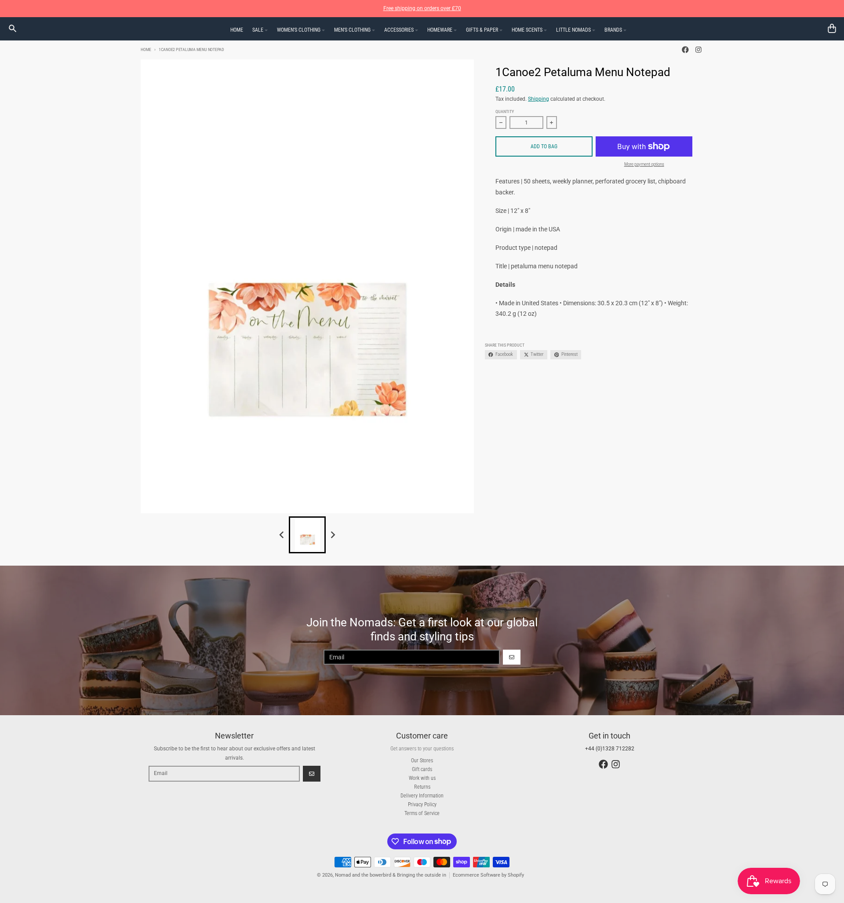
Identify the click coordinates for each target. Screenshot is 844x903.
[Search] (12, 28)
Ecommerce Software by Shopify (488, 875)
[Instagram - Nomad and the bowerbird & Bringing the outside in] (698, 50)
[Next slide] (332, 534)
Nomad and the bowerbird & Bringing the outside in (390, 875)
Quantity (504, 111)
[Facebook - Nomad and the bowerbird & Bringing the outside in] (685, 50)
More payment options (644, 164)
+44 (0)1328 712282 (609, 749)
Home (146, 49)
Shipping (538, 99)
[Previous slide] (281, 534)
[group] (307, 534)
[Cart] (832, 28)
